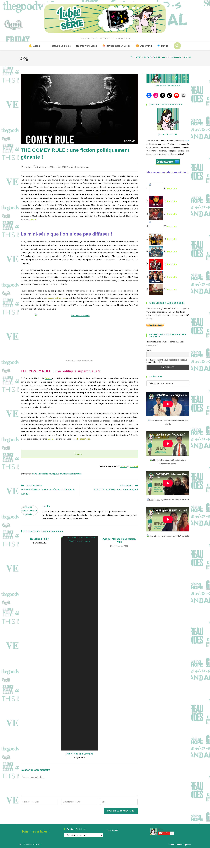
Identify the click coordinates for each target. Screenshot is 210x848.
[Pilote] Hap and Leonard (79, 754)
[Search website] (177, 45)
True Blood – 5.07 (39, 539)
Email (148, 350)
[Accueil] (132, 57)
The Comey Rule (74, 474)
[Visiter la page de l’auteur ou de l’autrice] (29, 510)
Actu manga (112, 830)
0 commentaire (82, 167)
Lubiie (28, 167)
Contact (179, 845)
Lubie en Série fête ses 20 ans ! (168, 85)
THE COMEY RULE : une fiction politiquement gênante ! (167, 57)
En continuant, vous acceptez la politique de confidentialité (166, 361)
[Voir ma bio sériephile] (167, 134)
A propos (187, 845)
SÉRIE (65, 167)
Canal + (35, 474)
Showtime (62, 474)
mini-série (43, 474)
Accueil (171, 845)
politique (53, 474)
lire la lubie (172, 189)
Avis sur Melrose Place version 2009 (119, 540)
